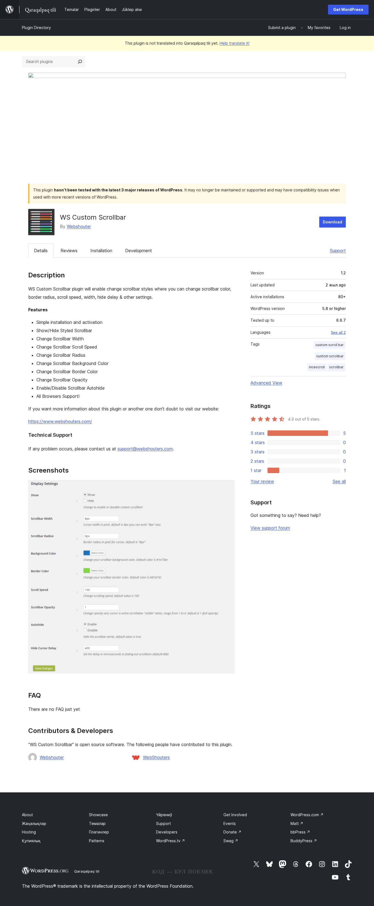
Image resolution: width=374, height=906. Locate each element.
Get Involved (235, 814)
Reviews (69, 250)
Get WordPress (348, 9)
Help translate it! (234, 43)
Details (41, 250)
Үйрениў (164, 814)
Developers (166, 832)
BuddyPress (303, 840)
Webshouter (79, 226)
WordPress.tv (170, 840)
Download (332, 222)
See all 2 (338, 332)
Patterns (96, 840)
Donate (232, 832)
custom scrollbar (330, 356)
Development (138, 250)
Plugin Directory (36, 27)
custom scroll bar (329, 345)
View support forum (270, 528)
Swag (230, 840)
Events (229, 823)
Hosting (29, 832)
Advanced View (266, 383)
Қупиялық (31, 840)
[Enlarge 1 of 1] (227, 487)
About (27, 814)
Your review (262, 481)
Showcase (98, 814)
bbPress (300, 832)
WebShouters (156, 757)
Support (338, 250)
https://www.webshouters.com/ (60, 421)
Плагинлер (99, 832)
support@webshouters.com (145, 448)
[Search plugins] (79, 61)
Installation (101, 250)
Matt (296, 823)
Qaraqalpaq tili (86, 871)
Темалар (97, 823)
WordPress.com (307, 814)
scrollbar (336, 367)
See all (339, 481)
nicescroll (317, 367)
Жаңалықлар (34, 823)
